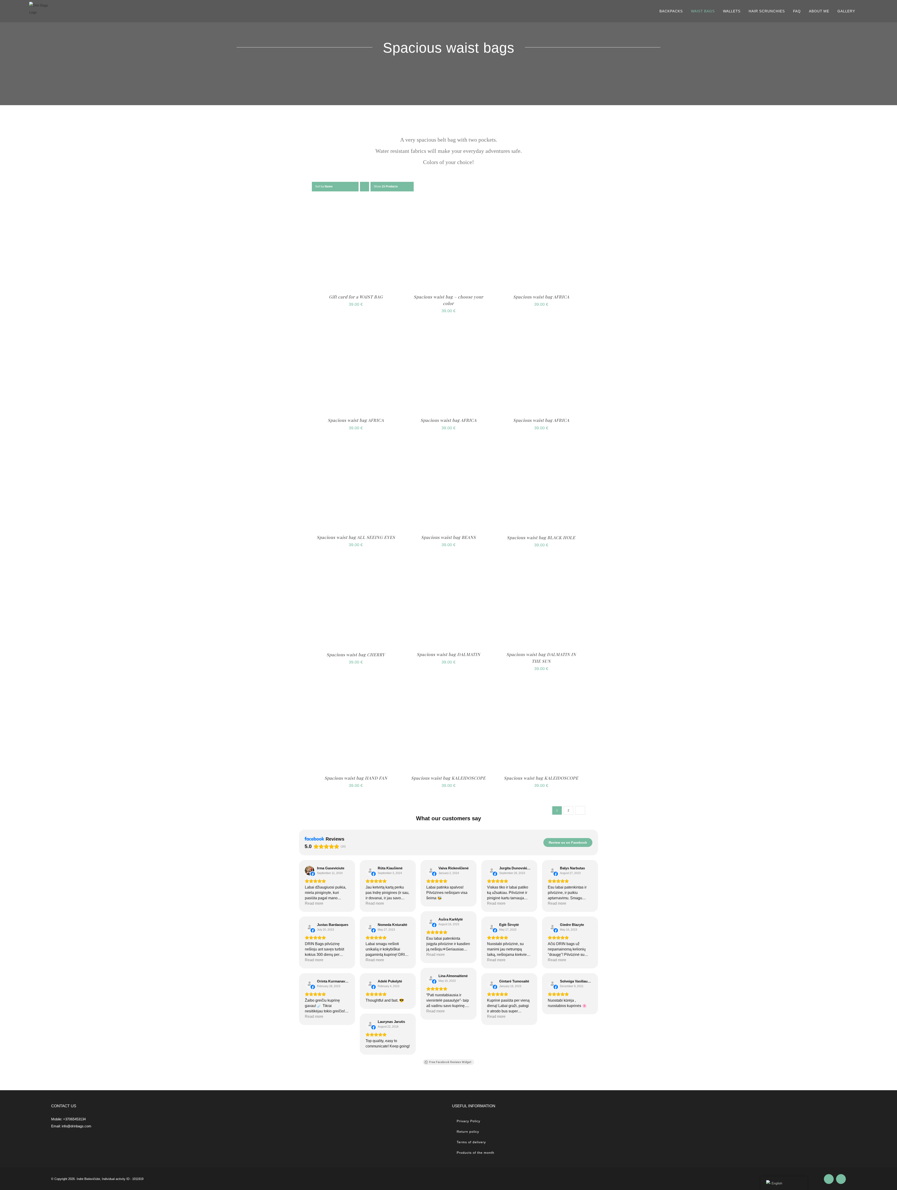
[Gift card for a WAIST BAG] (356, 204)
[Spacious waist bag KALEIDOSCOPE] (449, 686)
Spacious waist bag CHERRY (356, 654)
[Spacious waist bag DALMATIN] (449, 562)
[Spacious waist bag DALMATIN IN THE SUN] (541, 562)
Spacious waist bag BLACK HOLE (541, 537)
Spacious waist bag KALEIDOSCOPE (448, 778)
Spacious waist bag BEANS (448, 537)
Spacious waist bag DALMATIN (448, 654)
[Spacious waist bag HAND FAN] (356, 686)
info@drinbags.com (76, 1126)
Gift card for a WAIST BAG (356, 297)
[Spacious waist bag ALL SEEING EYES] (356, 445)
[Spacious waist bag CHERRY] (356, 562)
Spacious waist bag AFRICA (541, 297)
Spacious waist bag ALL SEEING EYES (356, 537)
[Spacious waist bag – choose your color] (449, 204)
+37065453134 (74, 1119)
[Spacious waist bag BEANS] (449, 445)
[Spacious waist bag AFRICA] (541, 204)
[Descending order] (364, 186)
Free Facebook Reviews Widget (450, 1062)
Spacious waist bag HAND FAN (355, 778)
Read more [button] (314, 903)
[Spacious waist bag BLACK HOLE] (541, 445)
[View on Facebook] (309, 870)
